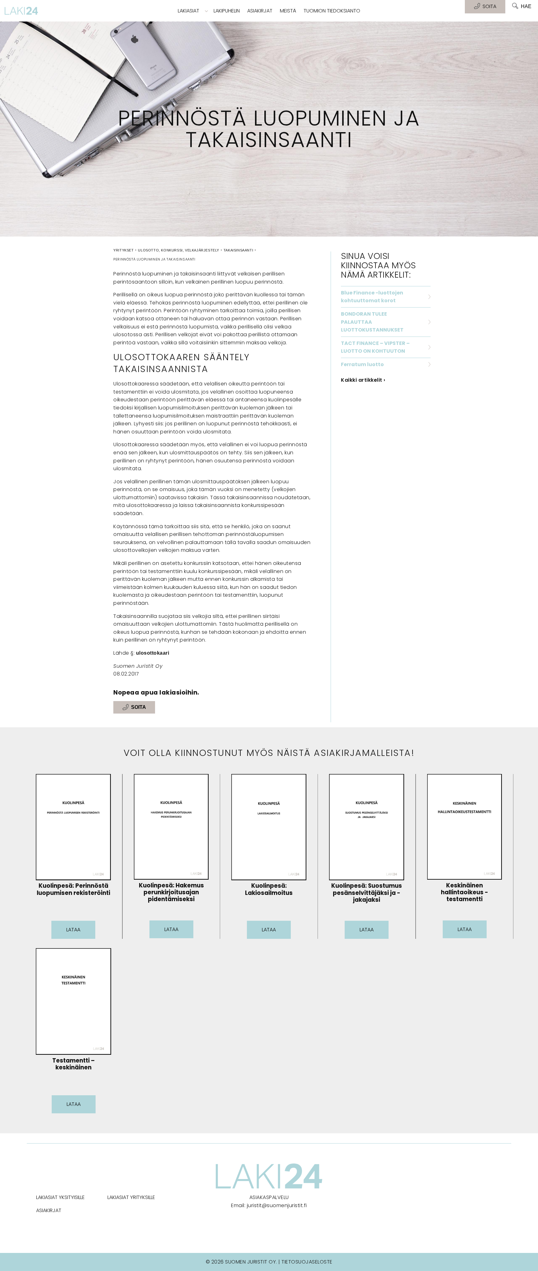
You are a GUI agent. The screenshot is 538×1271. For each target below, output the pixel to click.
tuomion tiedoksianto (332, 10)
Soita (138, 707)
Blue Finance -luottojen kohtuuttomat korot (372, 296)
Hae (526, 6)
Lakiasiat (188, 10)
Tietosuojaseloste (307, 1261)
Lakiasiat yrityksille (131, 1197)
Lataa (73, 929)
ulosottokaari (152, 653)
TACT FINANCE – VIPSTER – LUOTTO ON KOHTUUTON (375, 347)
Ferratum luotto (362, 364)
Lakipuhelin (227, 10)
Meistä (288, 10)
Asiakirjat (259, 10)
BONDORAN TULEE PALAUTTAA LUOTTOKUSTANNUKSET (372, 321)
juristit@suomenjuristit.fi (277, 1205)
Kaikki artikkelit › (363, 380)
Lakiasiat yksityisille (60, 1197)
